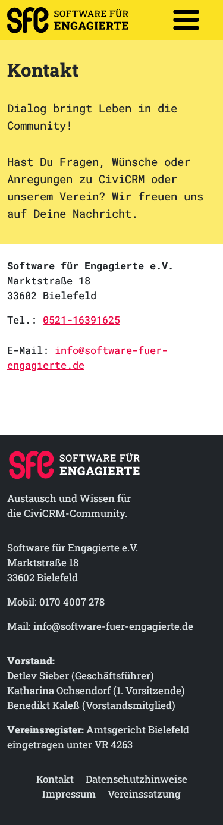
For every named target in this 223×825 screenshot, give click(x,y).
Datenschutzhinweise (136, 779)
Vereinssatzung (144, 794)
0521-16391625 (81, 320)
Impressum (69, 794)
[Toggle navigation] (186, 19)
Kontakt (55, 779)
